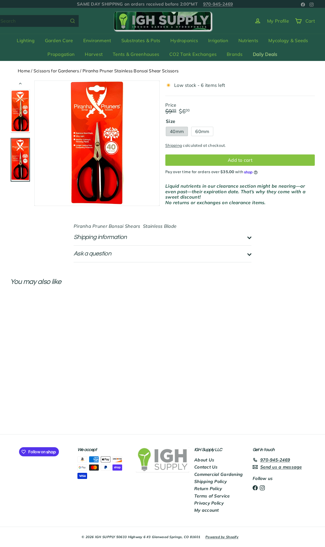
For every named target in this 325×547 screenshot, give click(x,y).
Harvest (94, 54)
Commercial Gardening (218, 474)
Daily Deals (265, 54)
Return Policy (208, 488)
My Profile (278, 21)
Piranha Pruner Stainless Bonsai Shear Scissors (130, 70)
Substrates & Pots (140, 40)
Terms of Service (212, 495)
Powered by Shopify (221, 537)
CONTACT (118, 4)
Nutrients (248, 40)
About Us (204, 459)
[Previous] (20, 84)
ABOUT (89, 4)
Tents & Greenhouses (136, 54)
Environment (97, 40)
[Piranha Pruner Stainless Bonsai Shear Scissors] (33, 338)
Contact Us (206, 467)
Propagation (61, 54)
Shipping (173, 145)
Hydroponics (184, 40)
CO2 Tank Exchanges (193, 54)
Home (24, 70)
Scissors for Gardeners (56, 70)
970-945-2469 (212, 4)
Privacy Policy (209, 503)
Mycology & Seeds (288, 40)
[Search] (73, 21)
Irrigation (218, 40)
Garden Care (59, 40)
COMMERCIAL (176, 4)
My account (206, 510)
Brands (235, 54)
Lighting (26, 40)
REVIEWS (145, 4)
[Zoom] (97, 143)
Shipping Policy (210, 481)
